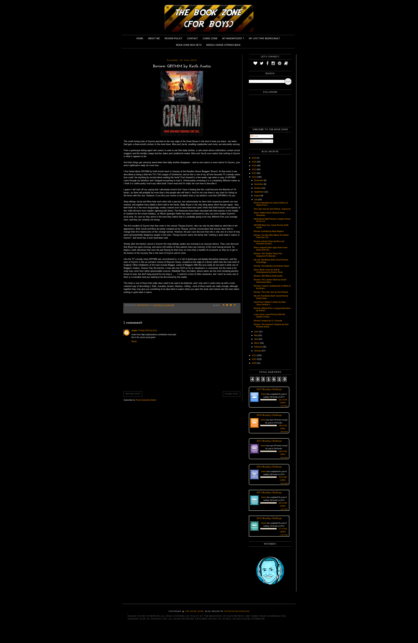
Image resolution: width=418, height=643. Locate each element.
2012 (254, 177)
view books (284, 406)
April (256, 339)
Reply (134, 341)
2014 (254, 169)
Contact (192, 38)
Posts (255, 136)
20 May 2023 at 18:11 (147, 330)
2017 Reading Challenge (269, 389)
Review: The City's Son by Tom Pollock (271, 292)
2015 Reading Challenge (269, 440)
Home (139, 38)
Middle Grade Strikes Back (223, 45)
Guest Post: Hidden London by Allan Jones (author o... (270, 303)
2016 (254, 162)
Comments (258, 141)
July (256, 199)
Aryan (134, 330)
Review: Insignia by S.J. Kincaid (268, 321)
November (259, 184)
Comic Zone (210, 38)
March (257, 343)
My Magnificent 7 (233, 38)
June (256, 331)
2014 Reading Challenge (269, 466)
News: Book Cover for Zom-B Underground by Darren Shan (268, 271)
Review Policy (173, 38)
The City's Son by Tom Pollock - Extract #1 (272, 209)
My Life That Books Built (264, 38)
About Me (154, 38)
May (256, 335)
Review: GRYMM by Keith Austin (268, 276)
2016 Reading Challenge (269, 415)
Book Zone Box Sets (188, 45)
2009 (254, 363)
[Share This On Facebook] (224, 305)
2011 (254, 355)
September (259, 192)
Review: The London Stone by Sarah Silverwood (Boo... (270, 281)
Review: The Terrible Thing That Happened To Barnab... (268, 254)
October (258, 188)
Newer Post (132, 394)
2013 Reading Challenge (269, 492)
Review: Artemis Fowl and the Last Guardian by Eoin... (269, 242)
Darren (264, 394)
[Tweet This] (231, 305)
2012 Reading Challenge (269, 518)
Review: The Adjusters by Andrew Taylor (271, 266)
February (258, 347)
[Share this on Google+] (235, 305)
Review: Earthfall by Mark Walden (269, 231)
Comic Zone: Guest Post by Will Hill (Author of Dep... (269, 315)
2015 (254, 165)
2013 (254, 173)
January (258, 351)
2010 (254, 359)
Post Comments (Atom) (146, 400)
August (257, 195)
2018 (254, 158)
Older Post (231, 394)
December (259, 180)
